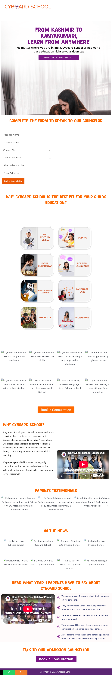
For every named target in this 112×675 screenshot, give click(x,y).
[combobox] (27, 150)
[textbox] (24, 150)
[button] (4, 506)
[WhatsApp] (9, 672)
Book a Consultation (13, 181)
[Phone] (21, 672)
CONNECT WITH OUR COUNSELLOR (59, 57)
